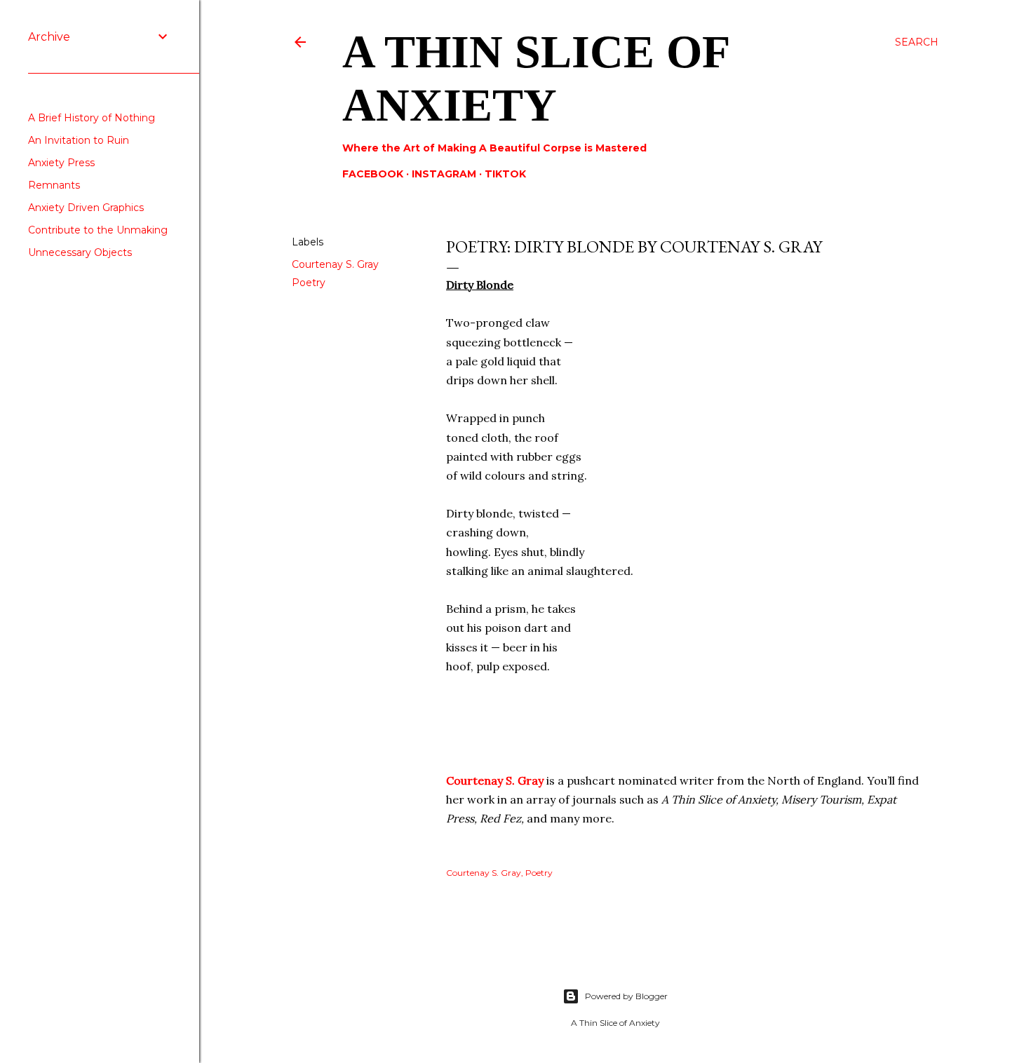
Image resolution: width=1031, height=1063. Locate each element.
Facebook (372, 174)
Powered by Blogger (626, 996)
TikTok (505, 174)
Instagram (444, 174)
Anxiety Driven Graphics (86, 207)
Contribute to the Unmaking (98, 230)
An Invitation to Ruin (78, 140)
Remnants (54, 185)
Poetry (308, 282)
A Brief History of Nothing (91, 117)
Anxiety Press (61, 162)
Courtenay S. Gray (335, 264)
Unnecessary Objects (80, 252)
